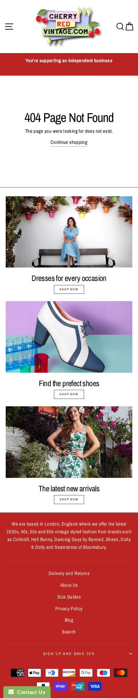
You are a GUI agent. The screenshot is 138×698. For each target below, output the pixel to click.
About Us (69, 585)
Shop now (69, 289)
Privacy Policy (68, 608)
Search (69, 631)
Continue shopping (69, 142)
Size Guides (69, 596)
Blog (69, 620)
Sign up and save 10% (69, 653)
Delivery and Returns (69, 573)
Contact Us (29, 692)
